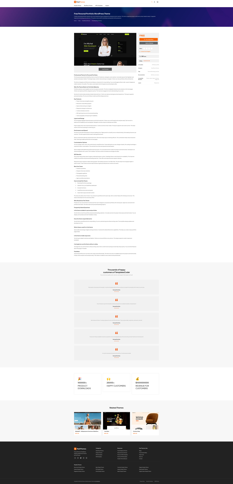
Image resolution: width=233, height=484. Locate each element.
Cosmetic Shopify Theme (122, 467)
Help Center (141, 454)
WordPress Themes (88, 5)
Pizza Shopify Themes (143, 469)
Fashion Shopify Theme (78, 469)
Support (107, 5)
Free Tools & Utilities (143, 452)
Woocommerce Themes (122, 452)
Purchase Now (149, 39)
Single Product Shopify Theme (145, 471)
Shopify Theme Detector (122, 458)
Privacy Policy (142, 481)
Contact (140, 458)
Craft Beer (106, 431)
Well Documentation (155, 74)
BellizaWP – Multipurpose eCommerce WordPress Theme (87, 431)
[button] (148, 43)
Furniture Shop (136, 431)
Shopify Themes (77, 5)
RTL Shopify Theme (99, 469)
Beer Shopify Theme (100, 467)
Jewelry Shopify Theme (122, 469)
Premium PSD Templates (122, 456)
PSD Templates (99, 456)
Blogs (140, 450)
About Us (141, 456)
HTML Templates (99, 5)
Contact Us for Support (145, 51)
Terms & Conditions (149, 481)
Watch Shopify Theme (121, 471)
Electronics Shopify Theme (79, 467)
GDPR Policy (157, 481)
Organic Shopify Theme (144, 467)
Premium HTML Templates (122, 454)
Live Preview (105, 69)
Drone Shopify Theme (100, 471)
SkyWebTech (97, 481)
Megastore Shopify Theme (79, 471)
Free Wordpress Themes (122, 450)
